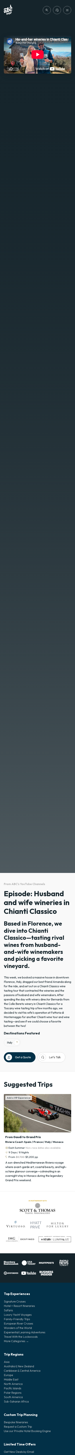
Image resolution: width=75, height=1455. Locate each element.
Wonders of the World (18, 1328)
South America (13, 1397)
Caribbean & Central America (22, 1370)
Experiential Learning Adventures (24, 1332)
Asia (6, 1362)
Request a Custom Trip (18, 1426)
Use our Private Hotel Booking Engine (27, 1431)
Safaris (8, 1310)
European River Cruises (18, 1323)
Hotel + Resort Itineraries (19, 1306)
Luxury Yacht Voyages (18, 1314)
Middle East (11, 1379)
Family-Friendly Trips (17, 1319)
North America (13, 1384)
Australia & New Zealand (19, 1366)
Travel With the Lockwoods (21, 1336)
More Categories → (16, 1341)
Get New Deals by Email (19, 1452)
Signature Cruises (15, 1301)
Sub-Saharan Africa (16, 1401)
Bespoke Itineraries (16, 1422)
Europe (8, 1375)
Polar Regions (12, 1392)
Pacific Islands (12, 1388)
